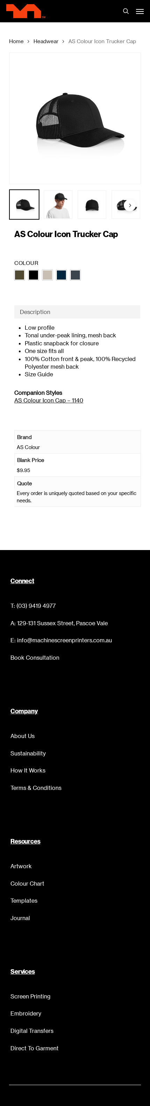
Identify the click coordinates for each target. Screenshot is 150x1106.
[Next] (130, 205)
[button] (140, 11)
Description (35, 311)
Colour (26, 263)
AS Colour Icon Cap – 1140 (48, 400)
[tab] (77, 312)
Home (16, 41)
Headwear (46, 41)
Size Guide (39, 374)
